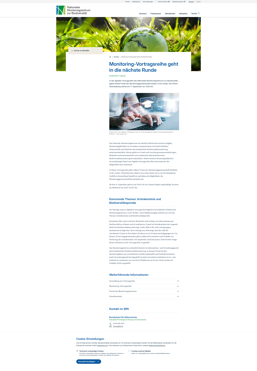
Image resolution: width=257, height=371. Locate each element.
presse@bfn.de (118, 326)
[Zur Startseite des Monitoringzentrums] (73, 10)
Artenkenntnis (115, 296)
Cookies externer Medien (141, 351)
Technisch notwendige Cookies (91, 351)
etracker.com (103, 345)
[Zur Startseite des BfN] (110, 57)
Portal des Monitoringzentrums (123, 291)
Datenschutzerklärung (157, 345)
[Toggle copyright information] (199, 19)
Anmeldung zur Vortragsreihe (122, 281)
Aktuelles (116, 57)
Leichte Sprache (163, 1)
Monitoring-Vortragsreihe (120, 286)
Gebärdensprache (178, 1)
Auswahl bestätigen (86, 362)
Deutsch (191, 1)
